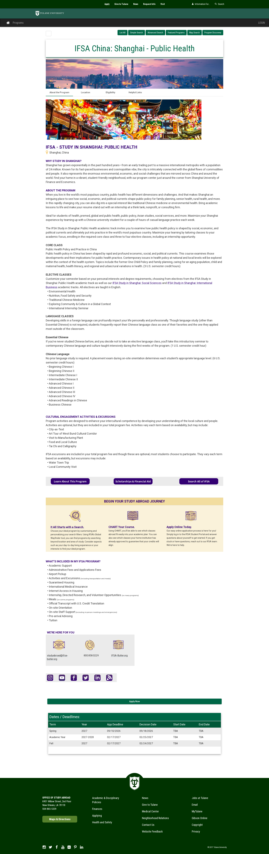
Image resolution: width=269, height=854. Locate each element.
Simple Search (136, 32)
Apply (106, 4)
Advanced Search (155, 32)
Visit (162, 4)
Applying (97, 815)
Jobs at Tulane (200, 798)
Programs (18, 22)
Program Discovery (212, 32)
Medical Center (150, 811)
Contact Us (148, 824)
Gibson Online (199, 818)
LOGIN (261, 22)
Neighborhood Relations (155, 818)
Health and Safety (102, 822)
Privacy (196, 831)
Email (195, 804)
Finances (97, 809)
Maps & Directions (60, 819)
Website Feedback (152, 831)
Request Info (149, 4)
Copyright (197, 824)
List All (122, 32)
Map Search (194, 32)
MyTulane (197, 811)
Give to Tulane (121, 4)
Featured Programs (176, 32)
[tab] (59, 92)
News (135, 4)
